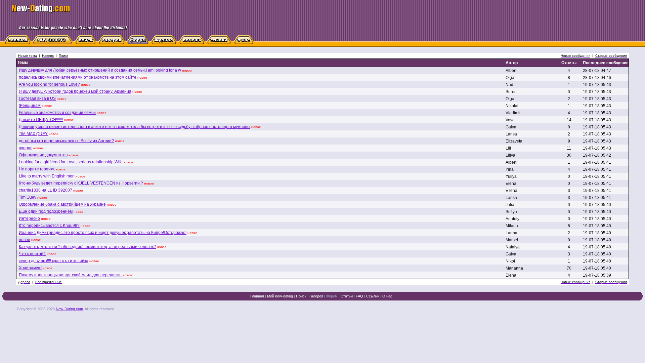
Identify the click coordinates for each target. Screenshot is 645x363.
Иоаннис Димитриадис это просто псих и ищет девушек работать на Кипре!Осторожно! (102, 232)
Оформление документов (43, 155)
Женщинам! (30, 105)
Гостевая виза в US (37, 98)
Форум (332, 296)
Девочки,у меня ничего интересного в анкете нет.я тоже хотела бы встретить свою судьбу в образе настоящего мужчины (134, 126)
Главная (257, 296)
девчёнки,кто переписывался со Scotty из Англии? (66, 140)
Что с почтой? (32, 253)
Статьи (347, 296)
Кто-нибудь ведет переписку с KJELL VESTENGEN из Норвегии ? (81, 183)
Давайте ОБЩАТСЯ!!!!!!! (41, 119)
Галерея (316, 296)
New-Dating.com (69, 309)
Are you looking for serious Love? (49, 84)
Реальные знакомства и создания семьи (57, 112)
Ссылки (372, 296)
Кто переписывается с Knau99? (49, 225)
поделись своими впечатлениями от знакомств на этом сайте (77, 77)
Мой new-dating (280, 296)
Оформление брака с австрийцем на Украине (62, 204)
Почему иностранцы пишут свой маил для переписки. (70, 275)
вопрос (25, 148)
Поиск (301, 296)
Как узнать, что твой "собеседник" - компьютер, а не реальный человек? (87, 246)
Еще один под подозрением (46, 211)
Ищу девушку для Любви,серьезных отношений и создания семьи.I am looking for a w (100, 70)
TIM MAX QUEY (33, 133)
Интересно (29, 218)
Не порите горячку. (37, 169)
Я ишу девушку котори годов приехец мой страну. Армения (75, 91)
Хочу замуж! (30, 268)
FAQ (359, 296)
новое (24, 239)
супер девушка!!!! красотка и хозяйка (53, 260)
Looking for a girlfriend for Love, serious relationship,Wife (71, 162)
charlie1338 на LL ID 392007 (45, 190)
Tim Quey (27, 197)
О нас (387, 296)
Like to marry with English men (47, 176)
